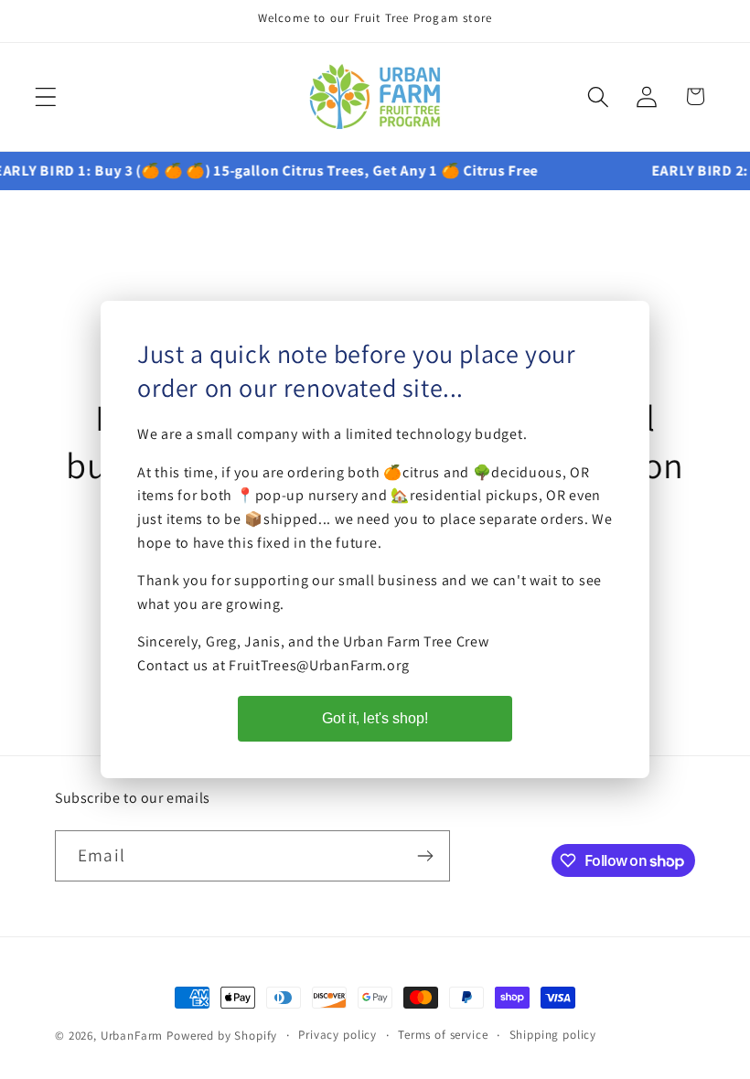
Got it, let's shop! (375, 718)
